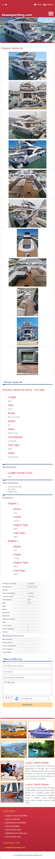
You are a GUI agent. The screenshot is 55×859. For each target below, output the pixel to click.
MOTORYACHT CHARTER (15, 823)
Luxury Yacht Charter (37, 762)
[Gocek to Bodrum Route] (14, 749)
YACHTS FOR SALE (13, 830)
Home (39, 4)
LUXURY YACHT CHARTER (16, 816)
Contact (49, 4)
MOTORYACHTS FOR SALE (16, 833)
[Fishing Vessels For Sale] (14, 730)
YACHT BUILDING (12, 826)
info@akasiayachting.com (15, 847)
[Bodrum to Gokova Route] (41, 749)
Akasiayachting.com (17, 15)
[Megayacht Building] (41, 730)
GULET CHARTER (12, 819)
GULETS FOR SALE (13, 837)
